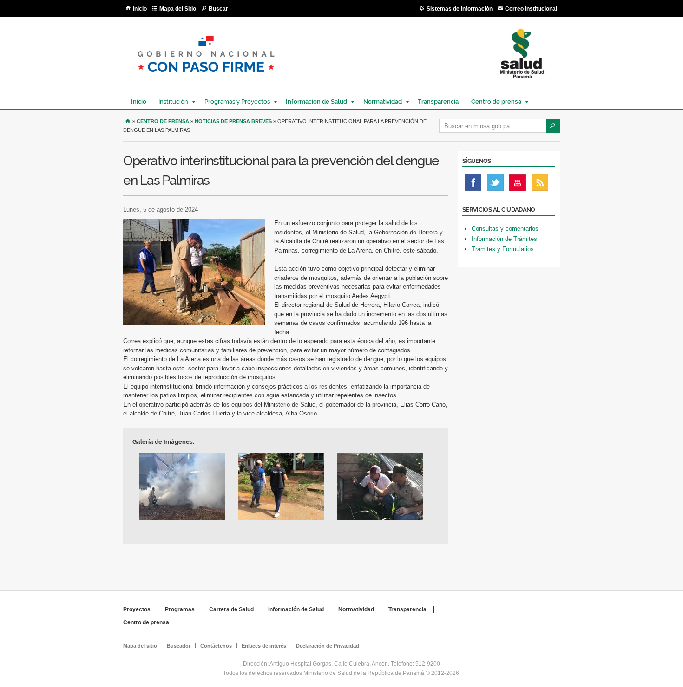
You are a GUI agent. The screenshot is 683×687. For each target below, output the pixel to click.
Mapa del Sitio (177, 9)
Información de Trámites (504, 238)
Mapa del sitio (140, 645)
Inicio (140, 9)
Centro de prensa (493, 101)
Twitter (495, 184)
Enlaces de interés (264, 645)
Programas (180, 609)
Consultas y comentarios (505, 228)
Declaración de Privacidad (327, 645)
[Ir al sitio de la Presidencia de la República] (206, 79)
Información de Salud (314, 101)
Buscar (218, 9)
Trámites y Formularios (503, 249)
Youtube (517, 184)
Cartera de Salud (231, 609)
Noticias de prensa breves (233, 121)
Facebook (473, 184)
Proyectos (137, 609)
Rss (540, 184)
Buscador (178, 645)
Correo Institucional (531, 9)
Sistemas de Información (460, 9)
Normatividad (380, 101)
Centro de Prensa (163, 121)
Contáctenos (216, 645)
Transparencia (438, 101)
